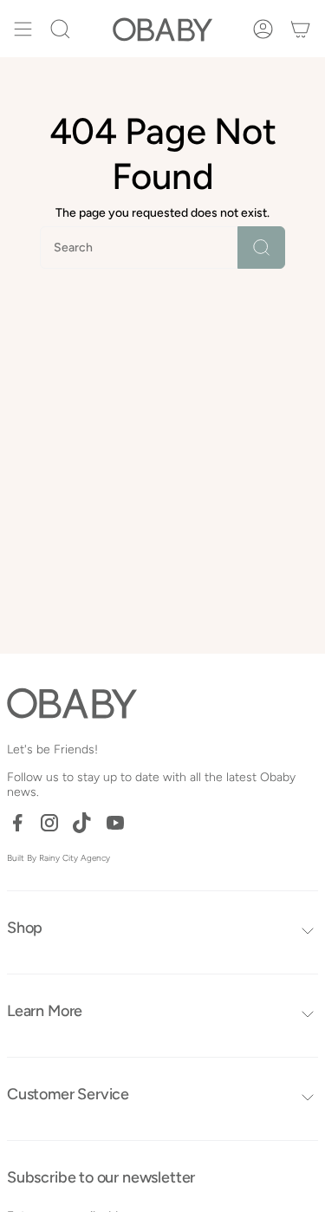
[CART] (300, 29)
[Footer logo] (72, 703)
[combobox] (111, 247)
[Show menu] (22, 29)
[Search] (261, 247)
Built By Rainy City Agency (58, 857)
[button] (60, 29)
